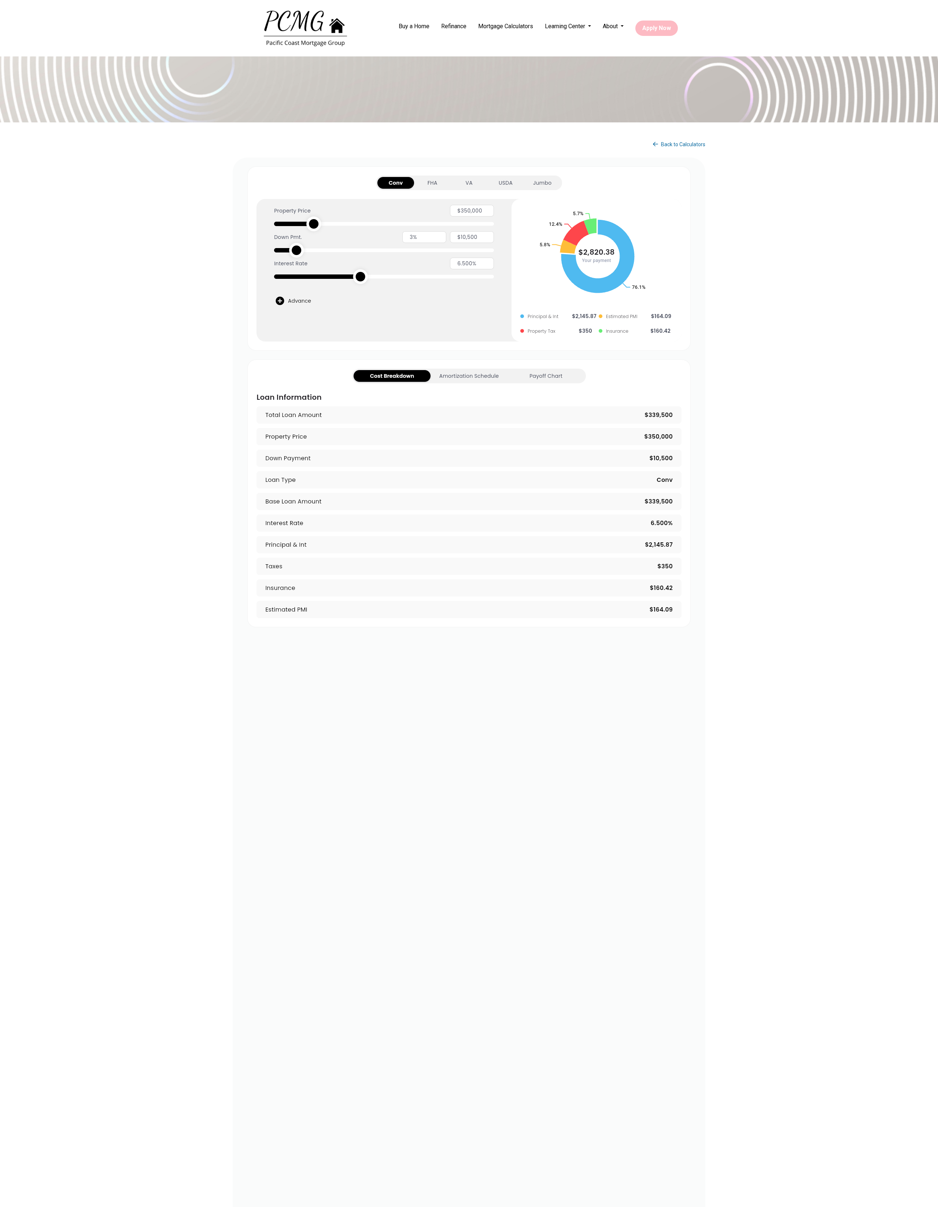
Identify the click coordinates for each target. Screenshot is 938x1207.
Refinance (453, 26)
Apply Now (656, 28)
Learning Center (566, 26)
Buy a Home (414, 26)
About (611, 26)
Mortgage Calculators (505, 26)
